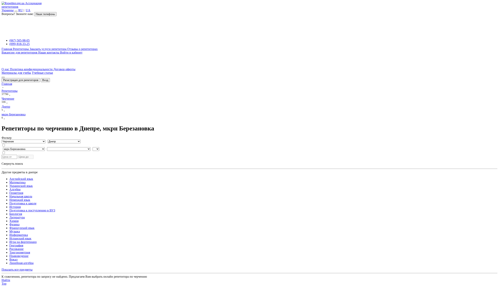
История (15, 207)
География (16, 245)
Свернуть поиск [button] (12, 163)
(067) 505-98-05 (19, 40)
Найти (6, 280)
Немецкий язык (19, 200)
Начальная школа (20, 196)
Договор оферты (64, 69)
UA (28, 10)
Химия (14, 221)
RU (20, 10)
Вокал (13, 259)
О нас (6, 69)
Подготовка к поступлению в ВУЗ (32, 210)
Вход (45, 80)
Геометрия (16, 193)
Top (4, 283)
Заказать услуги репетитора (48, 49)
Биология (15, 214)
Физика (14, 224)
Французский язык (22, 228)
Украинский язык (21, 186)
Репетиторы (21, 49)
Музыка (14, 231)
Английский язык (21, 178)
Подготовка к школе (22, 203)
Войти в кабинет (71, 52)
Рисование (16, 249)
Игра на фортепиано (23, 242)
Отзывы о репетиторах (82, 49)
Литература (17, 217)
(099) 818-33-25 (19, 44)
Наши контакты (49, 52)
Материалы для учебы (16, 72)
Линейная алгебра (21, 263)
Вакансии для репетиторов (20, 52)
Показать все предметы (17, 269)
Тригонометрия (19, 252)
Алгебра (14, 189)
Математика (17, 182)
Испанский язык (20, 238)
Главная (7, 49)
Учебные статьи (42, 72)
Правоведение (18, 256)
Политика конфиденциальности (31, 69)
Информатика (18, 235)
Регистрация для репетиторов (20, 80)
